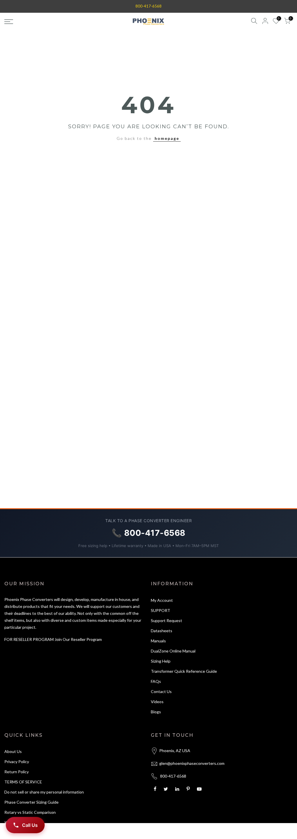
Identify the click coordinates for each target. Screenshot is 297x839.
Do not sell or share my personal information (44, 791)
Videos (157, 701)
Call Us (30, 825)
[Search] (254, 22)
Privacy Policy (16, 761)
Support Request (166, 620)
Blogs (156, 711)
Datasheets (161, 630)
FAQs (156, 681)
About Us (13, 751)
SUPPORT (160, 610)
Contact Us (161, 691)
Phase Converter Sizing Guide (31, 802)
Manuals (158, 640)
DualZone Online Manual (173, 650)
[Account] (265, 22)
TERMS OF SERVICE (23, 781)
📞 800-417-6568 (149, 533)
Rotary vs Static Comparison (30, 812)
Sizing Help (161, 661)
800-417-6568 (148, 6)
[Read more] (156, 788)
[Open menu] (50, 21)
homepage (167, 138)
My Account (162, 600)
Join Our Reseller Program (78, 639)
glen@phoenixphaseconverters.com (191, 763)
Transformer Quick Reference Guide (184, 671)
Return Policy (16, 771)
